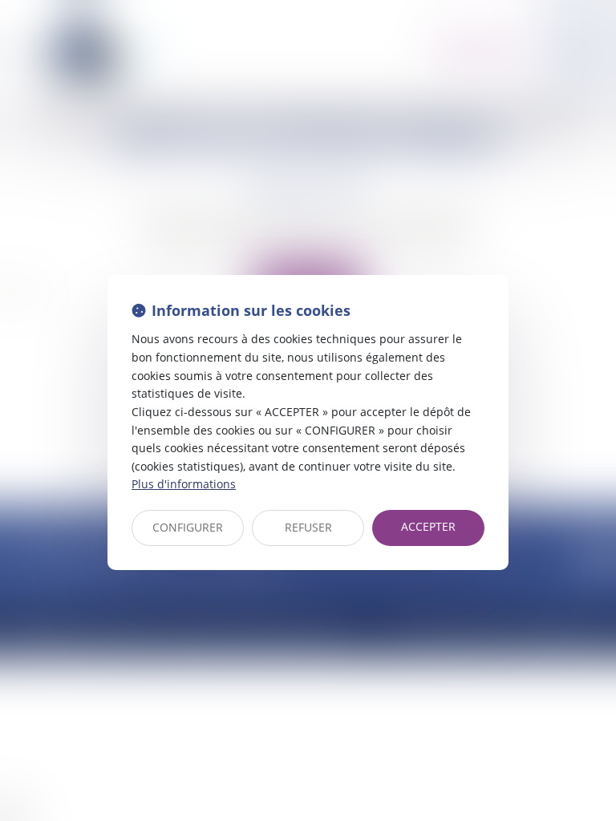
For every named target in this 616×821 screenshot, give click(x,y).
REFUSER (308, 527)
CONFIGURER (187, 527)
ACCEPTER (428, 526)
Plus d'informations (184, 483)
